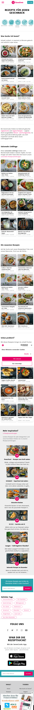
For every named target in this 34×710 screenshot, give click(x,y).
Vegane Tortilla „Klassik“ (8, 380)
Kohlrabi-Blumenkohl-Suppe (7, 232)
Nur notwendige (17, 363)
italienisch (17, 606)
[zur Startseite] (17, 2)
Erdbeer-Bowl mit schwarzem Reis (6, 268)
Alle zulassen (17, 359)
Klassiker (16, 610)
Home (8, 688)
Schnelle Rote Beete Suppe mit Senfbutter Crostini (7, 59)
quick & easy (7, 603)
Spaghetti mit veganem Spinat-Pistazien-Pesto (25, 193)
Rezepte (8, 691)
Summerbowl (21, 380)
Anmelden (27, 588)
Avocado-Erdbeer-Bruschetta (23, 288)
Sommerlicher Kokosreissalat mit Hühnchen (25, 268)
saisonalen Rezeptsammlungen (11, 156)
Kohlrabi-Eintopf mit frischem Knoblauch (25, 213)
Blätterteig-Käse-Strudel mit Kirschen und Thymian (25, 398)
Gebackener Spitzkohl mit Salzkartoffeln (7, 418)
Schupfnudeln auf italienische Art (25, 59)
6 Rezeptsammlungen (10, 433)
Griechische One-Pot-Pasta (7, 398)
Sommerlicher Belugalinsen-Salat (8, 307)
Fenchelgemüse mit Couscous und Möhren (7, 213)
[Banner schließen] (31, 345)
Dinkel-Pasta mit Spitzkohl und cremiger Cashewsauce (8, 116)
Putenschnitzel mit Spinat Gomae (8, 79)
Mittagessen (20, 603)
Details (26, 354)
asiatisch (6, 610)
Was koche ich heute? (25, 688)
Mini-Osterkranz (22, 326)
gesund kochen (8, 599)
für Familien (22, 599)
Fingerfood (6, 614)
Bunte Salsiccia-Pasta (24, 98)
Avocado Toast (5, 98)
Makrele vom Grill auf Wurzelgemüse (24, 232)
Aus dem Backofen (9, 617)
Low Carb (17, 614)
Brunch (26, 610)
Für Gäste (6, 606)
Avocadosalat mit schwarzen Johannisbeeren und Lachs (25, 307)
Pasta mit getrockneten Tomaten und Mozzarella (25, 116)
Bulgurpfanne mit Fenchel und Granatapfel (7, 193)
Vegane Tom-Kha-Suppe (25, 417)
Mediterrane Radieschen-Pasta (7, 174)
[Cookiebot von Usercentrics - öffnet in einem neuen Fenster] (21, 345)
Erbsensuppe (21, 78)
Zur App (30, 2)
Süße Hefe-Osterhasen (7, 326)
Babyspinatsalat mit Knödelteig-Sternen (23, 174)
